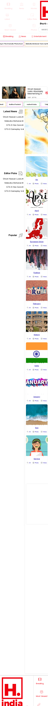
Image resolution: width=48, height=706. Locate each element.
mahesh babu (31, 104)
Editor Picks (10, 174)
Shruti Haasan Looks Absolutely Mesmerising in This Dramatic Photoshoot (35, 91)
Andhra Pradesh (14, 104)
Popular (13, 236)
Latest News (10, 112)
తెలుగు (43, 24)
